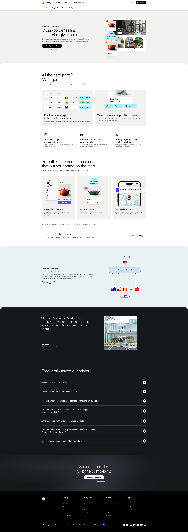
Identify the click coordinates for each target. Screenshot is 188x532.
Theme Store (87, 504)
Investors (65, 510)
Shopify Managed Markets (59, 8)
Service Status (130, 510)
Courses (107, 510)
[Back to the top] (43, 499)
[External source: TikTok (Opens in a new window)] (138, 525)
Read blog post (48, 283)
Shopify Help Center (132, 501)
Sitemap (86, 525)
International (46, 8)
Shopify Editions (67, 504)
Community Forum (132, 504)
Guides (107, 507)
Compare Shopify (110, 504)
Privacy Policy (77, 525)
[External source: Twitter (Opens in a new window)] (127, 525)
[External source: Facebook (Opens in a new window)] (124, 525)
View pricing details (136, 235)
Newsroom (66, 513)
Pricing (75, 2)
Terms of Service (59, 525)
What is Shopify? (67, 501)
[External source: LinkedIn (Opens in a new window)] (141, 525)
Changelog (108, 516)
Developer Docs (88, 501)
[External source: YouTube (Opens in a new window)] (131, 525)
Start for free (141, 2)
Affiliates (86, 513)
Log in (131, 2)
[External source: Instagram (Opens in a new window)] (134, 525)
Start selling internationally (52, 46)
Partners (86, 510)
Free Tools (108, 513)
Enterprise (82, 2)
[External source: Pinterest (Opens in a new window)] (145, 525)
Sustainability (66, 516)
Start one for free (60, 49)
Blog (106, 501)
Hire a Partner (131, 507)
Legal (68, 525)
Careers (65, 507)
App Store (87, 507)
